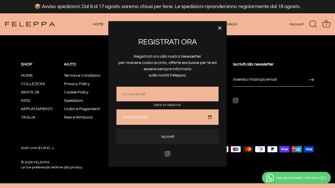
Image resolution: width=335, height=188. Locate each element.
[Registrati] (311, 79)
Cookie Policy (76, 92)
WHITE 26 (30, 92)
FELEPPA (41, 162)
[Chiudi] (220, 28)
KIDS (25, 100)
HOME (98, 24)
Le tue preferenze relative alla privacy (51, 167)
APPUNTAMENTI (37, 109)
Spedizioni (73, 100)
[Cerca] (313, 24)
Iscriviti (167, 136)
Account (297, 24)
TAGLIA (231, 24)
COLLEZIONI (33, 84)
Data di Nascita (167, 105)
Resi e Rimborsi (78, 117)
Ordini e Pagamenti (82, 109)
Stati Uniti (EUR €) (35, 148)
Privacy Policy (77, 84)
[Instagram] (167, 153)
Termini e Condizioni (82, 75)
